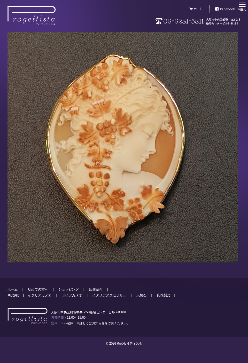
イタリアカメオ (40, 295)
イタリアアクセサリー (109, 295)
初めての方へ (38, 289)
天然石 (141, 295)
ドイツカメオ (72, 295)
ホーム (13, 289)
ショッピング (68, 289)
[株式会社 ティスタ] (32, 16)
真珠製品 (163, 295)
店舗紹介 (95, 289)
